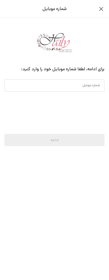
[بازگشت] (101, 9)
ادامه (54, 140)
